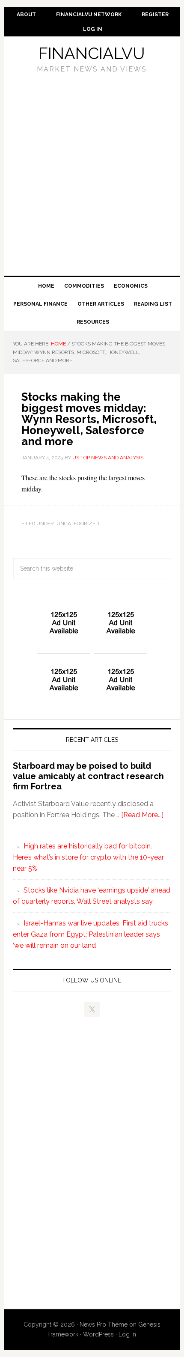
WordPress (98, 1334)
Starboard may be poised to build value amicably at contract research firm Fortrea (88, 776)
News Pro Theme (104, 1324)
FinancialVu (92, 53)
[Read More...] (142, 815)
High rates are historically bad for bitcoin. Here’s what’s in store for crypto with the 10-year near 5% (88, 857)
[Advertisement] (92, 172)
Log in (127, 1334)
